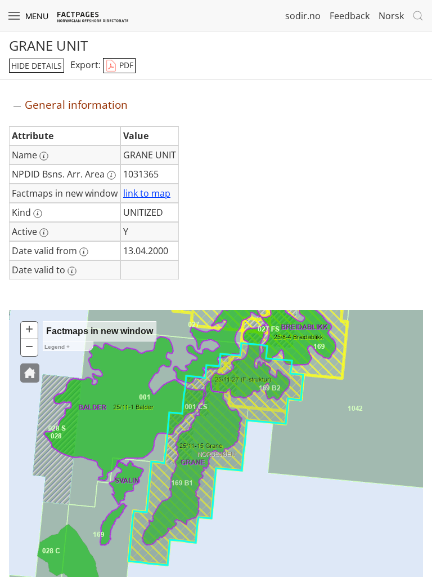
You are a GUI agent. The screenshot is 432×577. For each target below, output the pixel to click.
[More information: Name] (43, 156)
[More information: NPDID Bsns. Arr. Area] (111, 175)
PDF (125, 65)
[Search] (418, 16)
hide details (36, 65)
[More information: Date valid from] (83, 251)
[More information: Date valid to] (72, 271)
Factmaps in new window (99, 331)
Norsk (391, 16)
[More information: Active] (43, 232)
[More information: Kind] (37, 213)
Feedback (350, 16)
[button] (29, 373)
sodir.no (303, 16)
